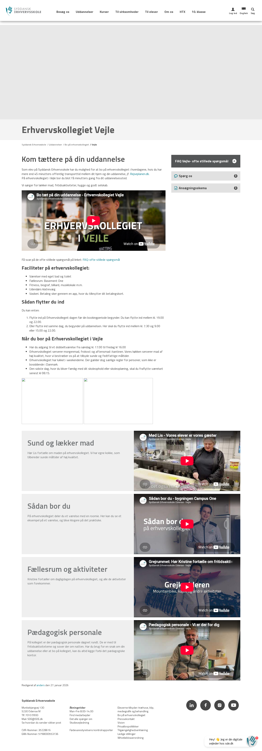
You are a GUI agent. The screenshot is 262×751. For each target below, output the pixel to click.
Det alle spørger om (81, 719)
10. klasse (199, 11)
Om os (168, 11)
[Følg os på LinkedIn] (192, 711)
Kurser (104, 11)
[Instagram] (220, 711)
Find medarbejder (80, 715)
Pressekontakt (126, 719)
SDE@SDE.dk (35, 719)
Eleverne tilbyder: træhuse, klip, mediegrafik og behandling (136, 709)
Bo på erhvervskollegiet (77, 144)
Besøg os (62, 11)
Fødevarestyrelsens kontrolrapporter (91, 730)
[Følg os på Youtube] (233, 711)
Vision (121, 722)
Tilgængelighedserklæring (133, 730)
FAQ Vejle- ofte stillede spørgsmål (201, 161)
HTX (182, 11)
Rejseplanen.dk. (139, 174)
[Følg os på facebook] (206, 711)
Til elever (151, 11)
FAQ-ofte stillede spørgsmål (101, 259)
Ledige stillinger (127, 734)
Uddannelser (84, 11)
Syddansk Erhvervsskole (34, 144)
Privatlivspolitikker (128, 726)
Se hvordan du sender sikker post (41, 722)
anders (40, 685)
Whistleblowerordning (130, 738)
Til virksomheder (126, 11)
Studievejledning (79, 722)
